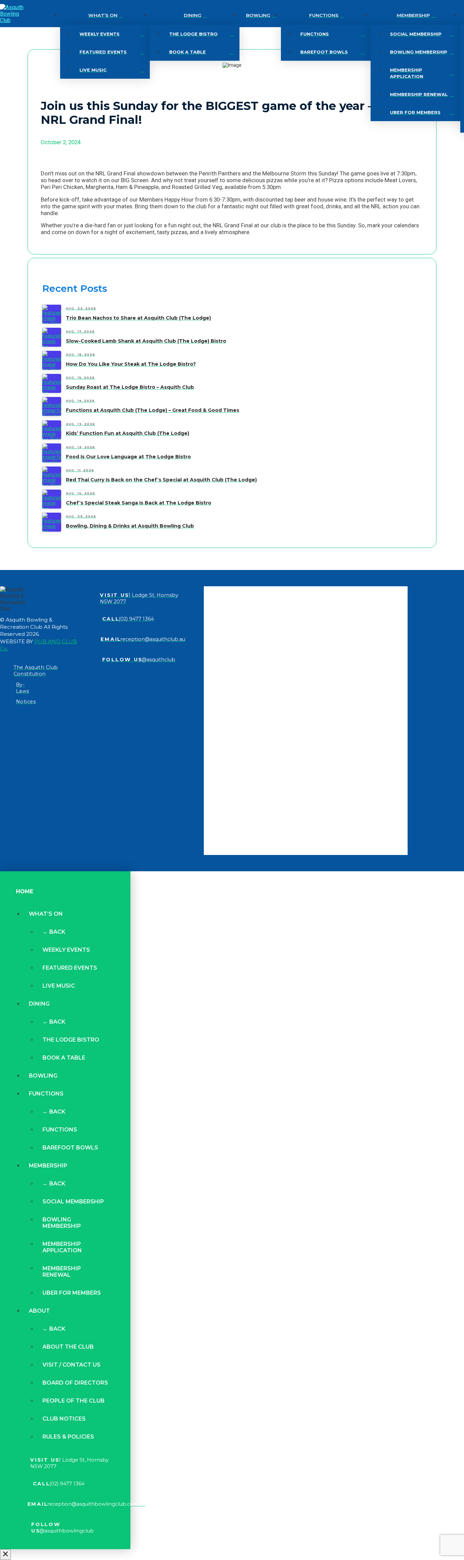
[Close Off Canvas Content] (5, 1554)
